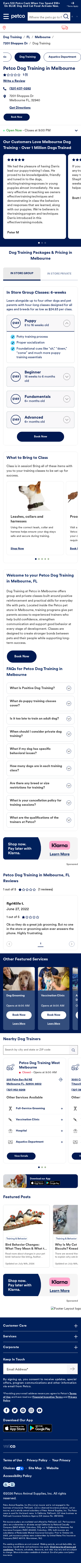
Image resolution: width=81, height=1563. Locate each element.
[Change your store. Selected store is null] (5, 27)
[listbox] (42, 196)
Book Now (16, 117)
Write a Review (14, 81)
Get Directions (20, 107)
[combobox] (40, 1050)
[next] (72, 944)
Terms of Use (12, 1460)
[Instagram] (31, 1410)
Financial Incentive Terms (47, 1397)
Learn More (19, 1024)
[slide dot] (39, 243)
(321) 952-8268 (15, 1089)
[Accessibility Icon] (9, 1484)
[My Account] (72, 16)
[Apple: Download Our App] (15, 1428)
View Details (21, 1156)
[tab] (21, 274)
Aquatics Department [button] (62, 57)
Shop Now (17, 548)
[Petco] (18, 16)
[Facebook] (6, 1410)
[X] (14, 1410)
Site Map (35, 1468)
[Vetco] (9, 1446)
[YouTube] (39, 1410)
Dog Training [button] (27, 57)
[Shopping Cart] (77, 16)
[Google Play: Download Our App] (40, 1428)
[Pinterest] (23, 1410)
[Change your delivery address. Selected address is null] (70, 27)
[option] (35, 196)
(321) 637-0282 (20, 88)
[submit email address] (72, 1368)
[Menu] (6, 16)
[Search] (66, 16)
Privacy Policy (37, 1460)
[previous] (9, 944)
